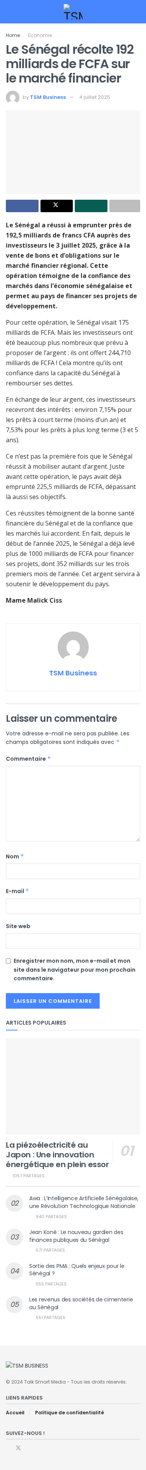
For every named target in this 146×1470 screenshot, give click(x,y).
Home (13, 35)
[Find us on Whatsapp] (28, 1448)
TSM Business (48, 97)
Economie (40, 35)
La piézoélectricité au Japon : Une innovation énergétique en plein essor (57, 1154)
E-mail (17, 891)
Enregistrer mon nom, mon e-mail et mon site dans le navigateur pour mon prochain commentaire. (74, 969)
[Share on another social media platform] (125, 206)
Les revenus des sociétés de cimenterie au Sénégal (81, 1303)
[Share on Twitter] (56, 206)
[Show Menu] (9, 11)
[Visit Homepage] (73, 11)
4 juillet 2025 (94, 97)
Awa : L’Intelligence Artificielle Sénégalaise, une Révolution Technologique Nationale (83, 1202)
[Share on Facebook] (22, 206)
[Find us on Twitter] (18, 1448)
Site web (18, 926)
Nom (15, 856)
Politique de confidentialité (69, 1412)
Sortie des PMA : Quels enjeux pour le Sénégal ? (77, 1270)
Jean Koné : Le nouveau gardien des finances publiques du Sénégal (76, 1236)
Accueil (15, 1412)
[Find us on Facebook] (8, 1448)
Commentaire (28, 759)
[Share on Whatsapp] (91, 206)
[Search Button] (137, 11)
